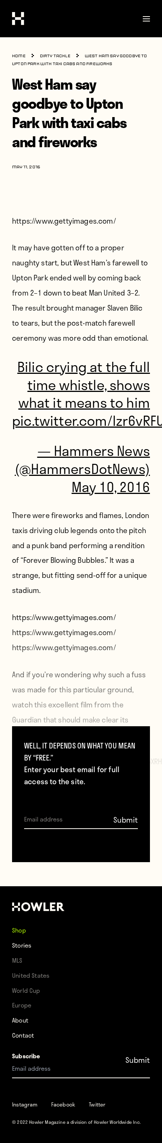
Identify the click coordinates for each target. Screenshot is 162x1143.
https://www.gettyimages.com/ (64, 220)
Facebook (63, 1104)
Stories (21, 945)
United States (30, 975)
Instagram (25, 1104)
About (20, 1020)
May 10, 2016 (111, 486)
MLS (17, 960)
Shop (19, 930)
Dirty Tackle (55, 56)
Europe (21, 1005)
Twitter (97, 1104)
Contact (23, 1035)
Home (19, 56)
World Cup (26, 990)
